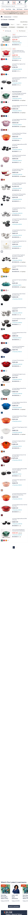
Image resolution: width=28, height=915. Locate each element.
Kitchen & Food (7, 16)
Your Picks (8, 9)
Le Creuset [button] (12, 27)
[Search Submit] (25, 6)
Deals (2, 9)
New (14, 9)
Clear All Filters (23, 21)
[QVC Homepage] (1, 17)
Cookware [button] (5, 27)
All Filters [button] (8, 31)
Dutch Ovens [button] (20, 27)
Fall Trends (19, 9)
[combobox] (12, 6)
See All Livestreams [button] (14, 906)
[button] (3, 3)
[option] (14, 13)
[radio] (2, 45)
